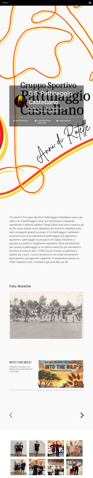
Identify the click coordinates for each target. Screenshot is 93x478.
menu (5, 3)
